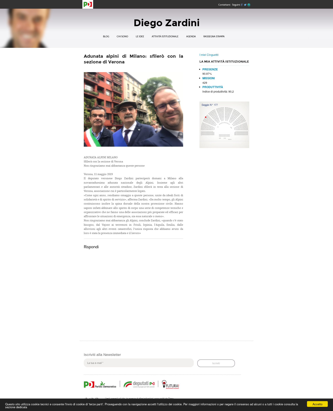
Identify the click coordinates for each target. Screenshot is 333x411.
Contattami (224, 4)
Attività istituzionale (165, 36)
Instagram (249, 4)
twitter (245, 4)
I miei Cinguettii (209, 55)
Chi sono (122, 36)
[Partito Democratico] (100, 384)
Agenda (191, 36)
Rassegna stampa (214, 36)
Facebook (242, 4)
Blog (106, 36)
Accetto (317, 404)
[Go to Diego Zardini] (89, 4)
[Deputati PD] (139, 384)
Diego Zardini (167, 23)
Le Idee (140, 36)
